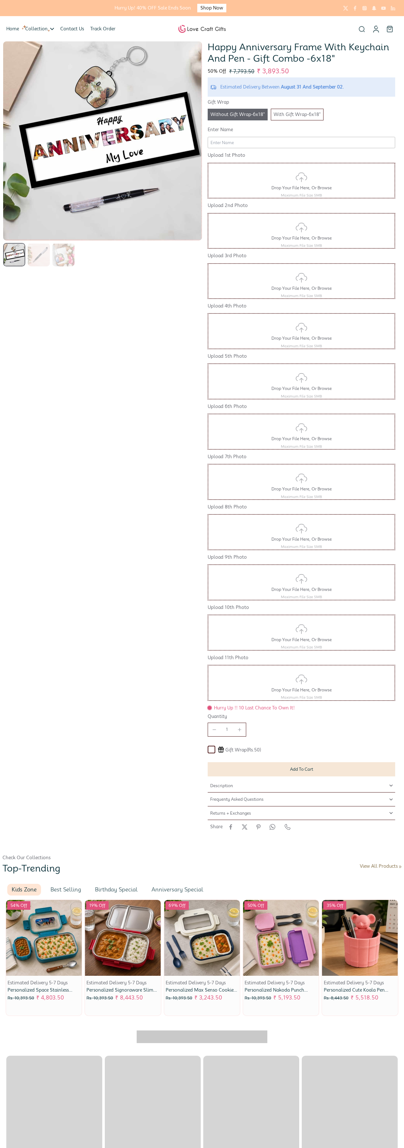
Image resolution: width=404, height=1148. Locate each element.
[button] (301, 769)
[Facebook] (355, 8)
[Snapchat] (374, 8)
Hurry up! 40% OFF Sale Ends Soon (153, 7)
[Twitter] (345, 8)
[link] (400, 867)
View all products (379, 866)
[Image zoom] (102, 140)
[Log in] (376, 28)
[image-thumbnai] (14, 254)
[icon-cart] (389, 28)
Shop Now (211, 7)
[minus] (214, 729)
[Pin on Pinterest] (258, 827)
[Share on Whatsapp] (272, 827)
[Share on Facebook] (231, 827)
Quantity (217, 716)
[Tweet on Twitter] (245, 827)
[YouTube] (383, 8)
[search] (362, 28)
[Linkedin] (393, 8)
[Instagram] (364, 8)
